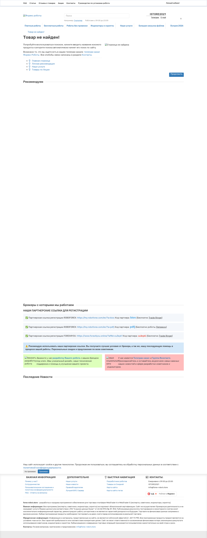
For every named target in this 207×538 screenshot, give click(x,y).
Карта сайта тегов (115, 490)
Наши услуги (126, 26)
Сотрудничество (32, 484)
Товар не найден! (36, 32)
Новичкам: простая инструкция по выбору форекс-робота (107, 448)
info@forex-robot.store (86, 527)
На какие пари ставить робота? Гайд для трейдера (103, 395)
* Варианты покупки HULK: (34, 279)
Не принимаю (30, 472)
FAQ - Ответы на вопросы (36, 493)
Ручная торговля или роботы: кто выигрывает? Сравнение (107, 422)
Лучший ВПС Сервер (75, 490)
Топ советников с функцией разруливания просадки (104, 382)
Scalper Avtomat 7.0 (35, 235)
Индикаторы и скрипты (102, 26)
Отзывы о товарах (47, 3)
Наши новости (72, 484)
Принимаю (43, 472)
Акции (61, 3)
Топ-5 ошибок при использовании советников (101, 435)
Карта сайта (112, 487)
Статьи (33, 3)
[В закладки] (183, 88)
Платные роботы (33, 26)
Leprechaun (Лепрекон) (38, 160)
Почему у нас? (31, 481)
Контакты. (87, 55)
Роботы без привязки (77, 26)
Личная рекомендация (43, 63)
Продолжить (176, 74)
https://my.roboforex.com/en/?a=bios (95, 317)
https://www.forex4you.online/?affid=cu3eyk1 (99, 336)
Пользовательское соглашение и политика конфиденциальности (39, 488)
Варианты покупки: (31, 129)
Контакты (70, 3)
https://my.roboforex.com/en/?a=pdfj (95, 327)
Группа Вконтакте (161, 358)
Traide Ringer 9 (32, 118)
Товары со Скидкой (115, 484)
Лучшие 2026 (176, 26)
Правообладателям (74, 487)
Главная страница (40, 61)
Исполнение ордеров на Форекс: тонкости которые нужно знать (110, 409)
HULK (26, 268)
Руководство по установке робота (94, 3)
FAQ (25, 3)
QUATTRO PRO (32, 201)
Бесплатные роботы (54, 26)
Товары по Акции (40, 69)
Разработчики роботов (117, 481)
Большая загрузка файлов (151, 26)
